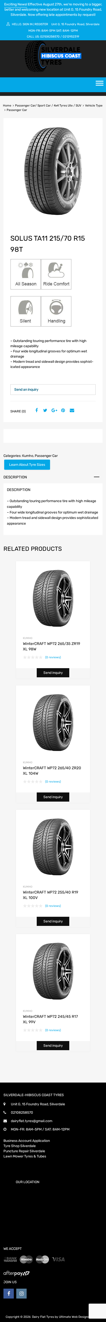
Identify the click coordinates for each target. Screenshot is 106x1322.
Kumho (27, 456)
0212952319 (71, 36)
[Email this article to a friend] (71, 410)
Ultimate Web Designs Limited (80, 1317)
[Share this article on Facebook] (36, 410)
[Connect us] (8, 1294)
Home (7, 105)
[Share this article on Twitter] (44, 410)
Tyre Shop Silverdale (19, 1146)
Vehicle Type (94, 105)
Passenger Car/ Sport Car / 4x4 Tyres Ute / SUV (48, 105)
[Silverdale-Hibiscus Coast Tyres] (53, 71)
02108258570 (50, 36)
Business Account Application (26, 1141)
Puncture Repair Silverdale (24, 1151)
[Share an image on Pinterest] (62, 410)
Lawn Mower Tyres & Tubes (24, 1156)
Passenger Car (46, 456)
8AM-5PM (48, 30)
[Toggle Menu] (100, 85)
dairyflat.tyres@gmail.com (31, 1121)
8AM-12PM (70, 30)
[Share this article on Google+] (53, 410)
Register (41, 24)
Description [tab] (15, 477)
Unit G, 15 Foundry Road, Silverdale (75, 24)
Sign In (28, 24)
